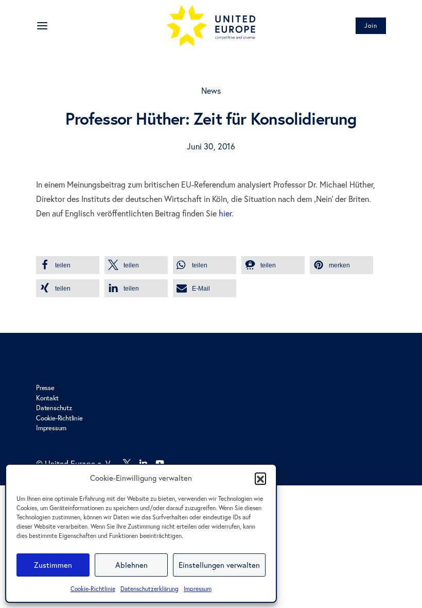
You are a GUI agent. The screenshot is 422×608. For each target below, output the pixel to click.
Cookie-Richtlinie (93, 589)
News (211, 91)
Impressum (198, 589)
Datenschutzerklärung (149, 589)
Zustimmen (53, 565)
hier (225, 213)
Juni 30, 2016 (211, 146)
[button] (260, 478)
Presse (45, 387)
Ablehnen (131, 565)
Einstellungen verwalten (219, 565)
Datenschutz (54, 407)
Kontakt (47, 398)
